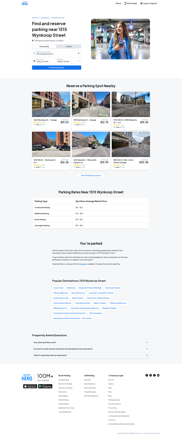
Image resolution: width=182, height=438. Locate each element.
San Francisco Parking (65, 388)
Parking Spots (45, 18)
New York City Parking (65, 384)
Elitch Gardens (96, 313)
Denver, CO (35, 18)
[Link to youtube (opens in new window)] (158, 376)
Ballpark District (60, 308)
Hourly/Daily (44, 46)
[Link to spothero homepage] (27, 377)
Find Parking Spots (56, 67)
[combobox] (56, 53)
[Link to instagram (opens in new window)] (150, 376)
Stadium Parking (64, 404)
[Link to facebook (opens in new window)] (147, 376)
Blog (109, 396)
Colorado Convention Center (101, 293)
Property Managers (90, 392)
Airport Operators (89, 384)
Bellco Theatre (100, 303)
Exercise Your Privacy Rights (117, 412)
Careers (110, 384)
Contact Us (112, 420)
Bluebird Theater (110, 308)
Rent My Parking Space (91, 396)
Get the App (132, 3)
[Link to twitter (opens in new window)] (154, 376)
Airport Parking (63, 396)
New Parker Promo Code (66, 408)
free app (82, 264)
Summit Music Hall (61, 298)
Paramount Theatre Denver (98, 298)
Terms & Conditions (114, 404)
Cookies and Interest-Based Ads (118, 416)
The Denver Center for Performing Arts (70, 313)
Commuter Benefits (65, 412)
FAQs (110, 388)
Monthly (69, 46)
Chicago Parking (64, 380)
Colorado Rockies (82, 303)
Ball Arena (71, 288)
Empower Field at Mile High (90, 288)
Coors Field (58, 288)
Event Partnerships (90, 388)
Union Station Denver (62, 303)
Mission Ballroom (61, 293)
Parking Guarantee (114, 400)
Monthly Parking (63, 400)
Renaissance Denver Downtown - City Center (73, 318)
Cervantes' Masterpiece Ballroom (85, 308)
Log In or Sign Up (150, 3)
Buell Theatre (77, 298)
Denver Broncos (78, 293)
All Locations (63, 392)
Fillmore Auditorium (118, 303)
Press (110, 392)
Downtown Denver (113, 288)
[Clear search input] (79, 53)
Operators (87, 380)
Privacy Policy (112, 408)
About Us (111, 380)
